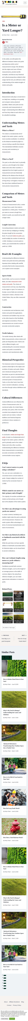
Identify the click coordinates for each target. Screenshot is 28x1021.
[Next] (9, 658)
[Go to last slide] (4, 658)
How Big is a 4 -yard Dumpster (6, 638)
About (6, 1002)
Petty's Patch (7, 35)
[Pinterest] (3, 42)
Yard (3, 21)
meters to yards (17, 236)
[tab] (5, 975)
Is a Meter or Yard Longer (9, 627)
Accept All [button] (12, 1018)
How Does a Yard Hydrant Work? (13, 837)
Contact (9, 1005)
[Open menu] (25, 3)
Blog (22, 1002)
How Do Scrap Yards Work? (22, 638)
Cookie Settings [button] (4, 1018)
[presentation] (14, 668)
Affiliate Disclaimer (14, 1002)
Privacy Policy (17, 1005)
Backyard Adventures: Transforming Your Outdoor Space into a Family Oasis (13, 746)
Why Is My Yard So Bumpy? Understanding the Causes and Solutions (12, 712)
